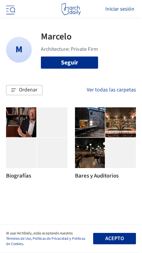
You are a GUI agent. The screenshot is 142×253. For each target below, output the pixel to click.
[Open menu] (10, 9)
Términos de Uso (18, 238)
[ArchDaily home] (71, 9)
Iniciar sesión (119, 9)
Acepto (114, 238)
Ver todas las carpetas (111, 90)
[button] (24, 90)
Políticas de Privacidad (51, 238)
